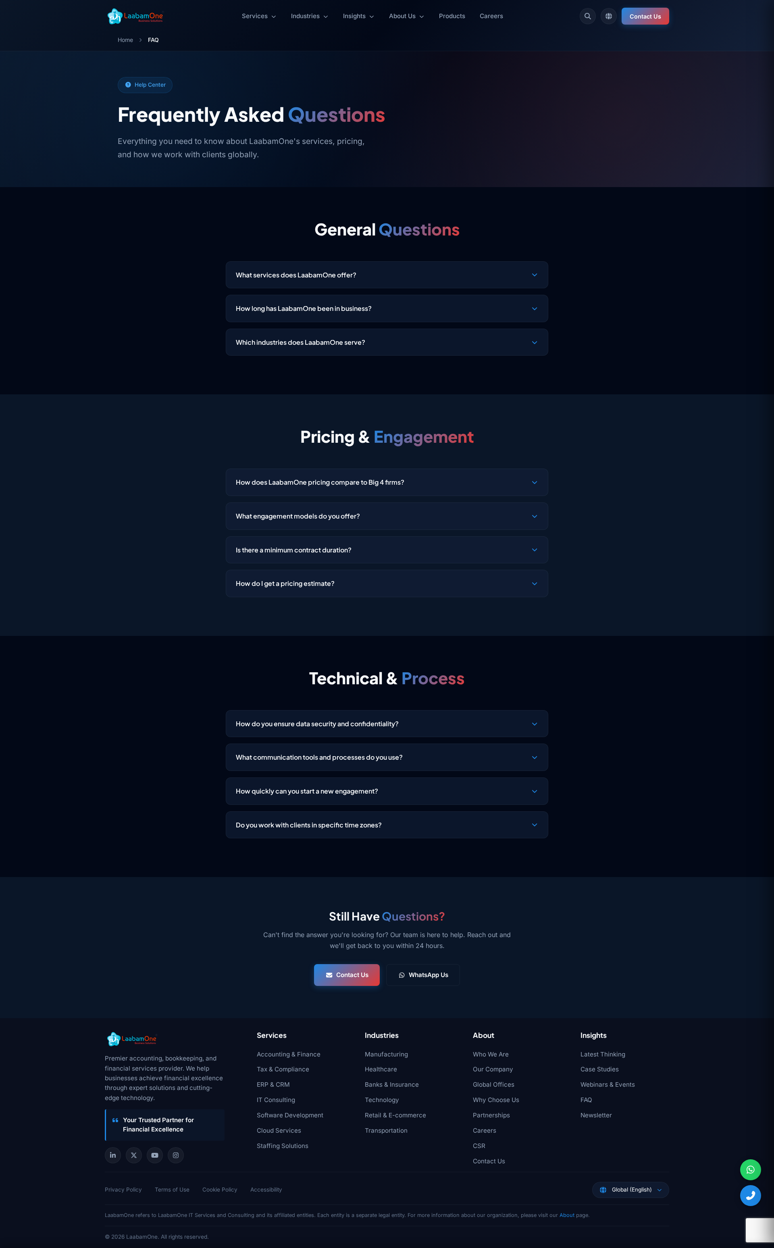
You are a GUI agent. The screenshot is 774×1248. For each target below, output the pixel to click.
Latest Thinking (602, 1054)
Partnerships (491, 1115)
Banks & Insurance (392, 1084)
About (567, 1215)
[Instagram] (176, 1155)
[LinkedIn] (113, 1155)
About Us (402, 16)
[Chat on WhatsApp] (750, 1169)
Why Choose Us (496, 1100)
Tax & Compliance (283, 1069)
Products (452, 16)
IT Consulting (276, 1100)
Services (255, 16)
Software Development (290, 1115)
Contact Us (645, 16)
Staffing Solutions (282, 1146)
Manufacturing (386, 1054)
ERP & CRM (273, 1084)
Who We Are (491, 1054)
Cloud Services (279, 1130)
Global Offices (493, 1084)
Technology (382, 1100)
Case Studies (599, 1069)
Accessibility (266, 1189)
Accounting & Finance (288, 1054)
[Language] (609, 16)
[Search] (588, 16)
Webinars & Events (607, 1084)
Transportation (386, 1130)
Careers (491, 16)
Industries (305, 16)
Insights (354, 16)
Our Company (493, 1069)
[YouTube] (155, 1155)
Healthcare (381, 1069)
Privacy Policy (123, 1189)
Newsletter (596, 1115)
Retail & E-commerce (395, 1115)
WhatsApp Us (428, 975)
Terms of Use (172, 1189)
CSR (479, 1146)
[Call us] (750, 1195)
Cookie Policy (219, 1189)
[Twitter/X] (134, 1155)
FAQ (586, 1100)
